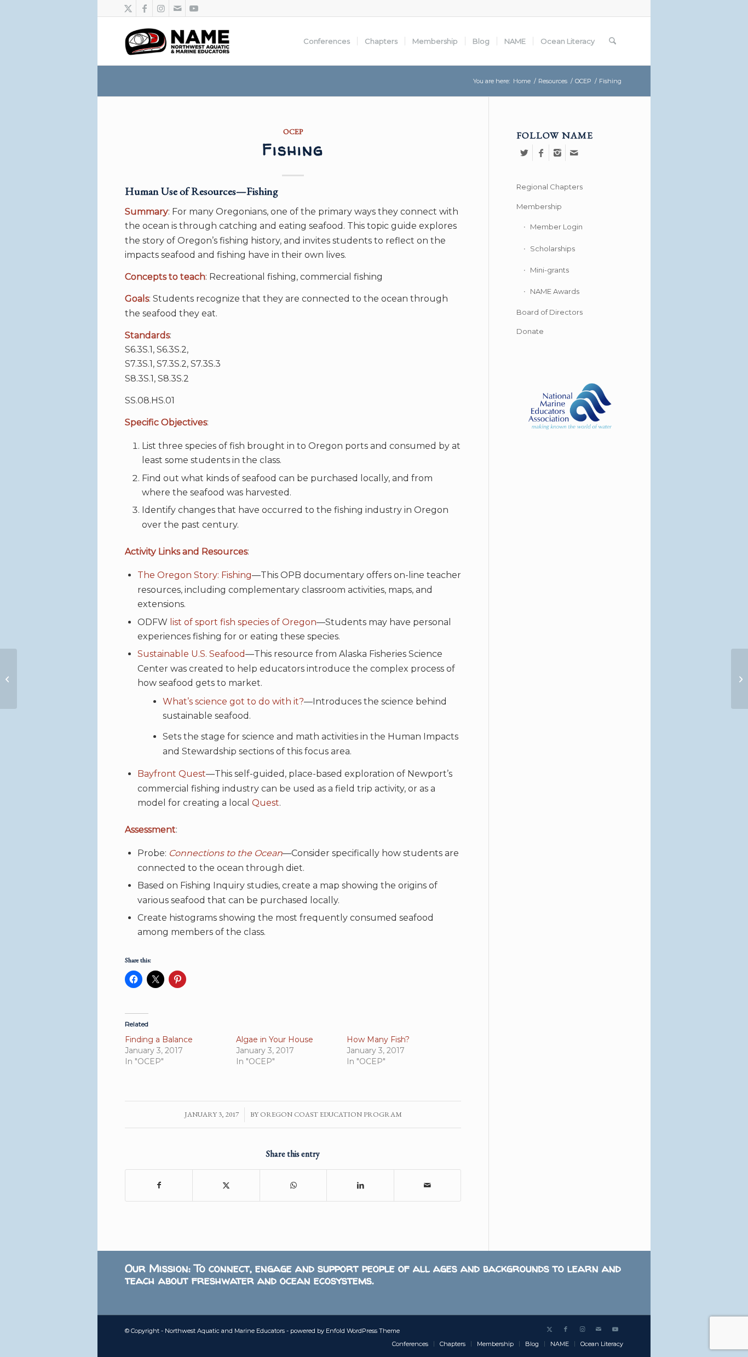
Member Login (556, 226)
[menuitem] (326, 41)
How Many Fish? (378, 1039)
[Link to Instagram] (161, 8)
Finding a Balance (159, 1039)
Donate (530, 331)
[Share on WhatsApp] (293, 1185)
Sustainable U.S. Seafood (191, 654)
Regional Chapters (549, 186)
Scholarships (552, 248)
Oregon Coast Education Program (331, 1114)
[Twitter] (524, 153)
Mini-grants (549, 269)
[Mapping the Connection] (739, 679)
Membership (539, 206)
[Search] (612, 41)
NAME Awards (554, 291)
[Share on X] (226, 1185)
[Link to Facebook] (144, 8)
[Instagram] (557, 153)
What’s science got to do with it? (233, 701)
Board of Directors (549, 312)
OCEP (293, 131)
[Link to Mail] (177, 8)
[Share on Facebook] (158, 1185)
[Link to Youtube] (194, 8)
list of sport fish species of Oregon (243, 622)
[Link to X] (128, 8)
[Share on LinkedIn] (360, 1185)
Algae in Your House (274, 1039)
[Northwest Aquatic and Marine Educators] (177, 41)
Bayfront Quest (171, 774)
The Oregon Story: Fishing (194, 575)
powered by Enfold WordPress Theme (345, 1331)
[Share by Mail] (427, 1185)
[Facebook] (541, 153)
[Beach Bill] (8, 679)
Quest (265, 803)
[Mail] (574, 153)
